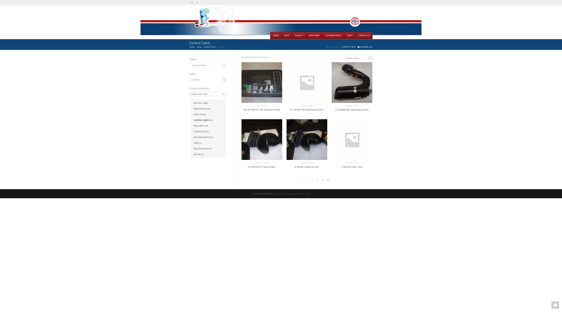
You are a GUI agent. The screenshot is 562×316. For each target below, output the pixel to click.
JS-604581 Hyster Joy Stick (306, 166)
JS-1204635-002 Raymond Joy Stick (306, 109)
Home (192, 47)
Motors (198, 103)
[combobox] (208, 94)
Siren (196, 143)
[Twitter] (192, 2)
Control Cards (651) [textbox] (207, 94)
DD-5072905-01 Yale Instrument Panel (262, 109)
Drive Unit (198, 125)
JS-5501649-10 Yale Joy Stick (261, 166)
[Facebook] (197, 2)
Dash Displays (262, 106)
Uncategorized (201, 148)
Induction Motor (202, 137)
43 (323, 180)
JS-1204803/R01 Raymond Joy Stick (352, 109)
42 (317, 180)
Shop (199, 47)
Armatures (199, 108)
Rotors (197, 154)
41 (312, 180)
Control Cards (209, 47)
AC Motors (199, 131)
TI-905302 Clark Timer (352, 166)
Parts (196, 114)
